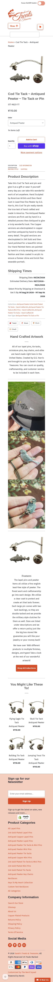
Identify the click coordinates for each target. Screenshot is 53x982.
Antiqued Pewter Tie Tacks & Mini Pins (25, 845)
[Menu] (14, 26)
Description (12, 165)
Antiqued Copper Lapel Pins (20, 837)
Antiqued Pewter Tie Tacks (19, 853)
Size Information (25, 165)
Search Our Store (15, 903)
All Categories (14, 891)
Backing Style (13, 169)
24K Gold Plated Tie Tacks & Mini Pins (24, 862)
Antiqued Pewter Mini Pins (19, 849)
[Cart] (40, 27)
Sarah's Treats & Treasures (26, 953)
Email (14, 329)
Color (10, 118)
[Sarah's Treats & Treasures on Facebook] (10, 945)
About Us (12, 911)
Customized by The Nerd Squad (22, 972)
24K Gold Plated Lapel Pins (20, 832)
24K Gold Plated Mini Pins (19, 866)
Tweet (14, 323)
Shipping (24, 169)
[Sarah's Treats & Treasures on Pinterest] (15, 945)
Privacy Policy (14, 928)
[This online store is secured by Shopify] (23, 819)
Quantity (11, 141)
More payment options (31, 152)
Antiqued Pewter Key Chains (20, 874)
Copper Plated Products (18, 915)
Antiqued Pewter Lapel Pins (20, 841)
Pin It (37, 323)
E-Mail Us (43, 980)
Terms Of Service (15, 932)
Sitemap (12, 907)
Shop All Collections (26, 668)
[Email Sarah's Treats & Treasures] (24, 945)
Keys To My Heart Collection (20, 882)
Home (11, 42)
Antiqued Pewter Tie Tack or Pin (27, 316)
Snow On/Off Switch (29, 3)
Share (26, 323)
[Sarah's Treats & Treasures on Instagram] (19, 945)
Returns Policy (14, 920)
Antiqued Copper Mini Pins (20, 857)
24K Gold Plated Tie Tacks (19, 870)
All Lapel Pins (14, 828)
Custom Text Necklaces (18, 887)
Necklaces (12, 878)
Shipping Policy (15, 924)
